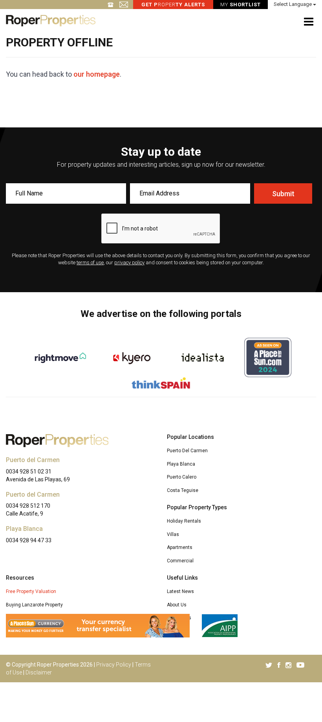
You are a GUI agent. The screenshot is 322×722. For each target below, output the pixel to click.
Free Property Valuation (31, 591)
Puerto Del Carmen (187, 450)
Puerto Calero (181, 477)
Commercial (180, 561)
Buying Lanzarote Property (34, 605)
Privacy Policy (113, 664)
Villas (173, 534)
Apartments (179, 547)
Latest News (180, 591)
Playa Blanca (181, 464)
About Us (177, 605)
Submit (283, 194)
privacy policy (129, 262)
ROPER (173, 4)
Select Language (293, 4)
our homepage (96, 74)
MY (240, 4)
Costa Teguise (182, 490)
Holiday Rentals (184, 521)
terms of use (90, 262)
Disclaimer (39, 672)
